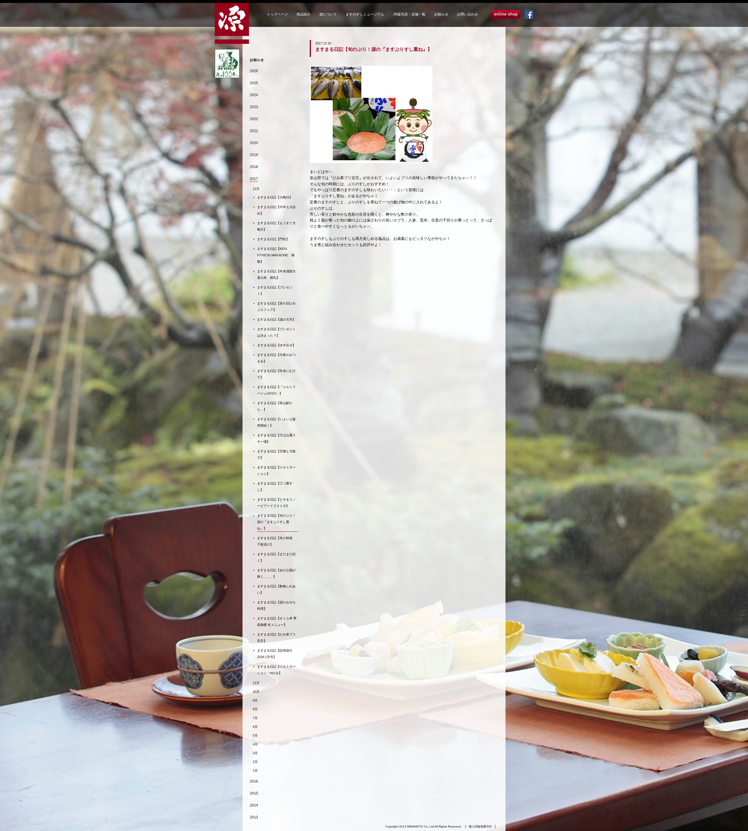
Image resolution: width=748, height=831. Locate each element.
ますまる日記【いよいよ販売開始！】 (276, 422)
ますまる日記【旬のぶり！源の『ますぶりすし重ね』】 (276, 522)
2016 (254, 781)
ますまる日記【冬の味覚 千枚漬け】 (276, 541)
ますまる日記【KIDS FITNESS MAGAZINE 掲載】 (276, 255)
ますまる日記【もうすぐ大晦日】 (276, 226)
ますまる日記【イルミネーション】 (276, 470)
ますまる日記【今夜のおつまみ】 (276, 358)
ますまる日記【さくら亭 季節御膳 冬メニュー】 (277, 621)
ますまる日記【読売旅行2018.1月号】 (274, 654)
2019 (254, 155)
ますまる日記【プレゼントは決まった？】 (276, 332)
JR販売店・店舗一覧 (409, 14)
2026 (254, 71)
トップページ (277, 14)
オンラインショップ (505, 14)
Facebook (529, 14)
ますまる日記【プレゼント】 (274, 290)
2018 (254, 167)
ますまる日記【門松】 (273, 239)
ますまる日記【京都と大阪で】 (276, 454)
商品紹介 (304, 14)
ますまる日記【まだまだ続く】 (276, 557)
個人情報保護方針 (480, 826)
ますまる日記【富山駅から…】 (274, 406)
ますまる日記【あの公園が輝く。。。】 (276, 573)
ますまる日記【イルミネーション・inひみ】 (276, 670)
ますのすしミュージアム (365, 14)
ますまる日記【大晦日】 (274, 197)
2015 (254, 793)
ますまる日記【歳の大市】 (276, 319)
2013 (254, 817)
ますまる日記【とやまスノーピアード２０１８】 (276, 503)
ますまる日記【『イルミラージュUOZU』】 (276, 390)
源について (328, 14)
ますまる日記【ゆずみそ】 (276, 345)
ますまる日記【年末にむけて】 (276, 374)
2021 (254, 131)
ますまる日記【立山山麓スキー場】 (276, 438)
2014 (254, 805)
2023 (254, 107)
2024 (254, 95)
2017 (254, 179)
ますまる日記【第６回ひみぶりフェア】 (276, 306)
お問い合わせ (467, 14)
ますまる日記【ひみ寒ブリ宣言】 (276, 638)
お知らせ (441, 14)
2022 (254, 119)
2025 (254, 83)
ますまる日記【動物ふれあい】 (276, 589)
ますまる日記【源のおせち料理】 (276, 605)
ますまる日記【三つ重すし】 (274, 486)
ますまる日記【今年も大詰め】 (276, 210)
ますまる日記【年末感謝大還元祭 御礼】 (276, 274)
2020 (254, 143)
